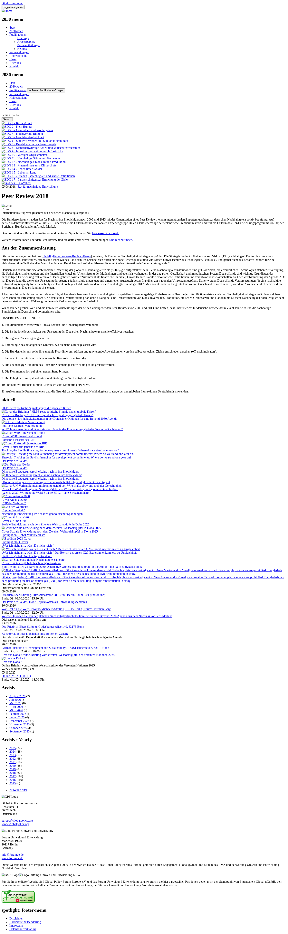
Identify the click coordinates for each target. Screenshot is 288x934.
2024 (12, 751)
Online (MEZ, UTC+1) (16, 676)
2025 (12, 748)
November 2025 (19, 724)
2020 (12, 765)
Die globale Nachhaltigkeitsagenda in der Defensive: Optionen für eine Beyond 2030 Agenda (59, 418)
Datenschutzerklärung (22, 929)
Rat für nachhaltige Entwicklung (38, 186)
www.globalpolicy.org (15, 824)
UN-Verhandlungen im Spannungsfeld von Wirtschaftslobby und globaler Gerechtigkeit (56, 482)
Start (12, 27)
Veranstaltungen (19, 52)
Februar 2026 (17, 713)
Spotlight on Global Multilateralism (23, 535)
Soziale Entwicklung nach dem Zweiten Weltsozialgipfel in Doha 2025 (45, 524)
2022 (12, 758)
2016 (12, 779)
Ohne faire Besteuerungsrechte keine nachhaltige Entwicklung (40, 471)
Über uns (15, 62)
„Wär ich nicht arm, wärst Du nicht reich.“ (28, 545)
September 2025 (19, 731)
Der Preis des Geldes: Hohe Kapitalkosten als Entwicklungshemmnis (44, 602)
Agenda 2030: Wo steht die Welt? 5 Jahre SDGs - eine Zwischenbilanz (45, 492)
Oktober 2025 (18, 728)
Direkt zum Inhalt (12, 3)
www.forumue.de (12, 858)
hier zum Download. (105, 233)
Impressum (16, 925)
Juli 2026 (15, 699)
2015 (12, 783)
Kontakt (14, 66)
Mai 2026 (15, 703)
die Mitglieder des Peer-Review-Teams (67, 256)
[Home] (7, 11)
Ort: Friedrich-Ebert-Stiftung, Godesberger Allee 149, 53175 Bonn (43, 626)
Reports (22, 48)
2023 (12, 755)
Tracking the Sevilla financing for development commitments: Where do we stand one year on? (60, 450)
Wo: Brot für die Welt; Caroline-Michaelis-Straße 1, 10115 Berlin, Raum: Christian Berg (56, 609)
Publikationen (17, 34)
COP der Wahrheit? (14, 503)
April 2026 (16, 706)
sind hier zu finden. (121, 239)
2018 (12, 772)
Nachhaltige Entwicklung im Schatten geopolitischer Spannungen (42, 513)
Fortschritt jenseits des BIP (18, 439)
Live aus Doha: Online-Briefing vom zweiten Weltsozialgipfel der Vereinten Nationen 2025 (58, 654)
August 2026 (17, 696)
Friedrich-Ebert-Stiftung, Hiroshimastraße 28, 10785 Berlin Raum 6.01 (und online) (53, 595)
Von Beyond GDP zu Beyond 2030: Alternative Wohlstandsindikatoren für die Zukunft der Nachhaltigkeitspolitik (72, 566)
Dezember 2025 (19, 720)
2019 (12, 769)
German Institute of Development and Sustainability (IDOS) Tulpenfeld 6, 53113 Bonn (55, 647)
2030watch (16, 31)
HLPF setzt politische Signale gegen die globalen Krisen (36, 408)
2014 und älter (18, 790)
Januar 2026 (16, 717)
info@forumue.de (13, 854)
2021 (12, 762)
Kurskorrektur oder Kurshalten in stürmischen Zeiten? (35, 633)
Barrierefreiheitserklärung (25, 922)
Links (12, 59)
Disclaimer (16, 918)
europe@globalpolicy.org (17, 820)
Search (6, 115)
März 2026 (16, 710)
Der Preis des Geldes (14, 461)
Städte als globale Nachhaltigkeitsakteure (27, 556)
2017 (12, 776)
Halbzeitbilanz (18, 55)
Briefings (23, 38)
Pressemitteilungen (28, 45)
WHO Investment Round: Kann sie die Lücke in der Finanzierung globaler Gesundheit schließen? (62, 429)
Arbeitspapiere (26, 41)
